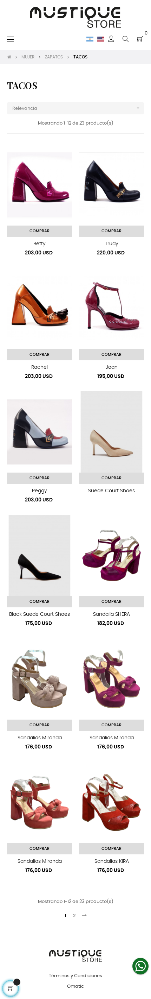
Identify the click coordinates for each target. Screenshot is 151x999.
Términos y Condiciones (75, 976)
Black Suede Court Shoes (39, 614)
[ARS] (89, 39)
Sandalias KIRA (111, 861)
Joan (112, 367)
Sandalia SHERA (111, 614)
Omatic (75, 986)
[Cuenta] (111, 39)
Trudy (111, 243)
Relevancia (76, 108)
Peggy (39, 490)
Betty (39, 243)
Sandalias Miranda (40, 737)
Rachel (39, 367)
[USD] (100, 39)
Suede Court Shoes (111, 490)
